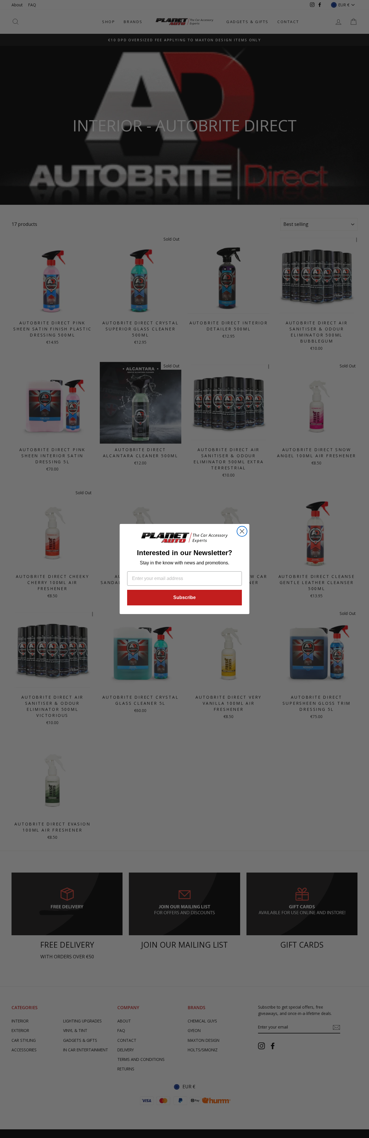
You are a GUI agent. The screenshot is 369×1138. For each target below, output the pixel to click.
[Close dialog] (242, 531)
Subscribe (184, 597)
